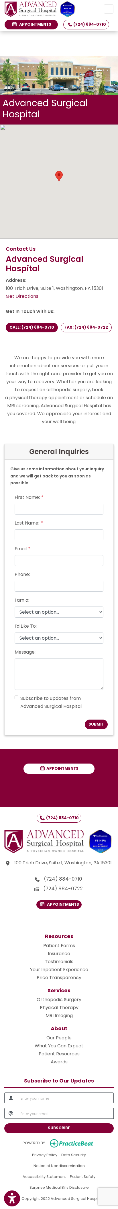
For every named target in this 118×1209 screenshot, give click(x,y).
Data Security (73, 1154)
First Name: (27, 497)
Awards (59, 1062)
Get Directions (22, 296)
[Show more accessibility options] (12, 1198)
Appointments (62, 768)
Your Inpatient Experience (59, 969)
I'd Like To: (26, 626)
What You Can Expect (59, 1046)
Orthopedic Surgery (59, 999)
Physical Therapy (59, 1007)
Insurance (59, 953)
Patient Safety (82, 1176)
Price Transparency (59, 977)
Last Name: (27, 523)
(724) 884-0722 (63, 888)
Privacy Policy (44, 1154)
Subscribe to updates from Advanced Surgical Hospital (51, 702)
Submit (96, 724)
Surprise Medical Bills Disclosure (59, 1187)
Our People (59, 1038)
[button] (59, 176)
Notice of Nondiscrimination (59, 1165)
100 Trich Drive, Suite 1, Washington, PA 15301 (63, 862)
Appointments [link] (34, 24)
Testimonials (59, 961)
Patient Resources (59, 1054)
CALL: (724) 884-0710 (31, 327)
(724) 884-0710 (89, 24)
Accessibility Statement (44, 1176)
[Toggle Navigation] (108, 9)
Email (21, 548)
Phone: (22, 574)
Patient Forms (59, 945)
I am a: (22, 600)
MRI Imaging (59, 1015)
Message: (25, 652)
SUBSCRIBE (59, 1128)
